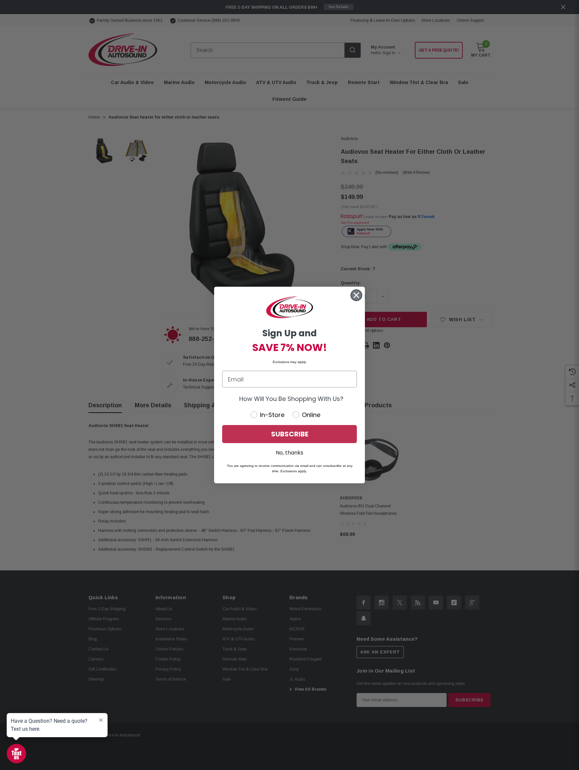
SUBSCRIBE (289, 434)
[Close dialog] (356, 295)
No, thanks (289, 453)
